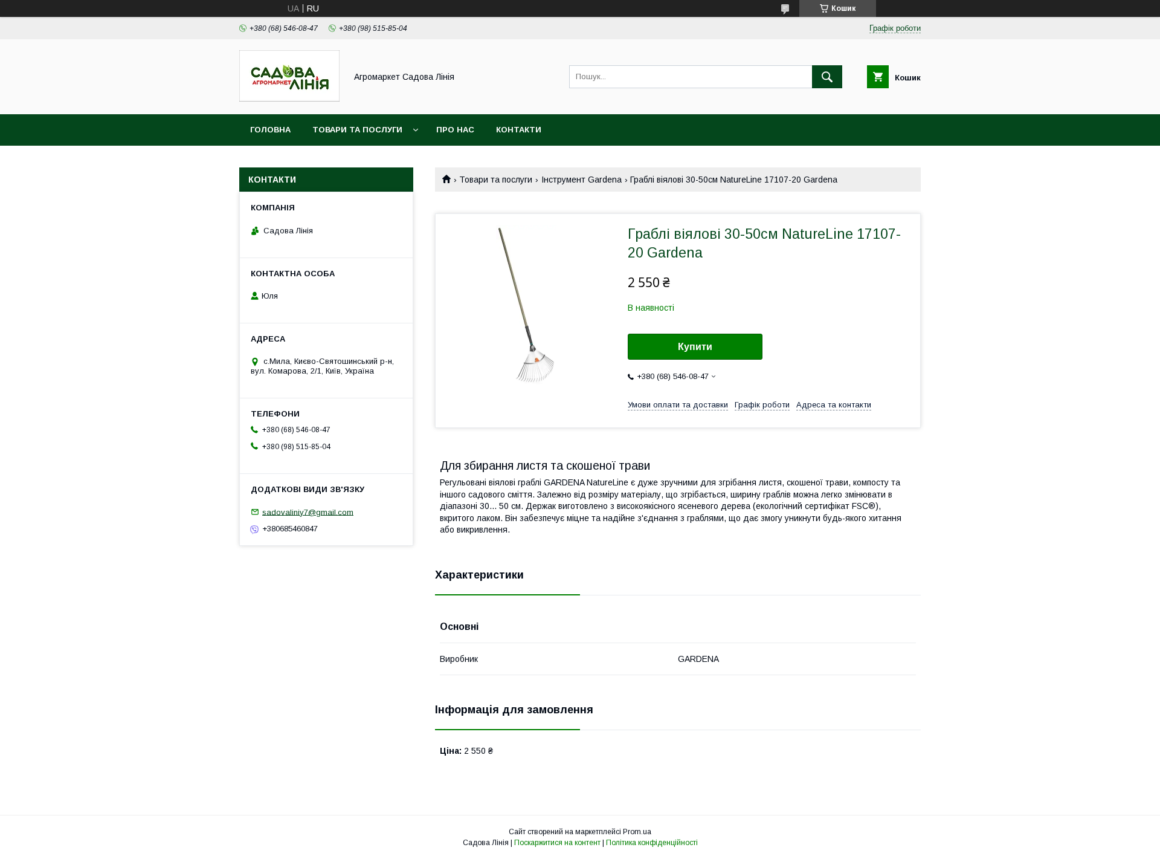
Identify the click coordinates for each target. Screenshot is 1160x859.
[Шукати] (827, 76)
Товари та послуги (357, 129)
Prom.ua (637, 832)
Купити (695, 347)
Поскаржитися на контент (557, 842)
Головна (270, 129)
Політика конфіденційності (652, 842)
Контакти (518, 129)
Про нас (455, 129)
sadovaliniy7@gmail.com (307, 511)
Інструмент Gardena (581, 179)
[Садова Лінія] (289, 98)
